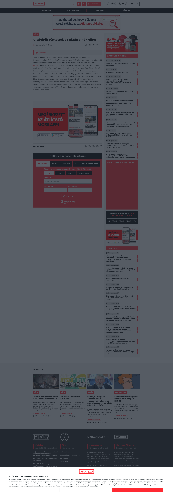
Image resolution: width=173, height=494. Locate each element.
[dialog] (86, 480)
